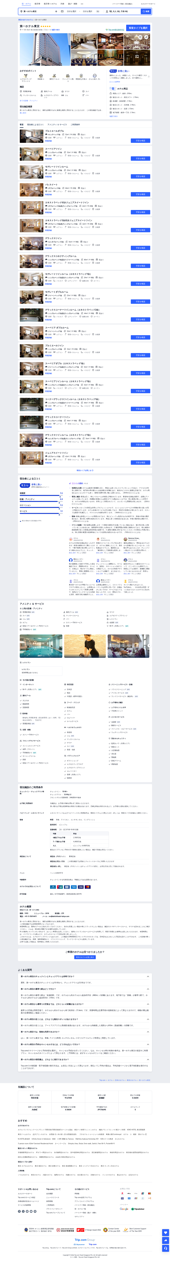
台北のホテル (133, 1175)
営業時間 (26, 707)
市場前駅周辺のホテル (26, 1152)
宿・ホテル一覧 (80, 1209)
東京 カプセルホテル (25, 1166)
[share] (165, 1240)
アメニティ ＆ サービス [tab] (57, 124)
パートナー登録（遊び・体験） (86, 1213)
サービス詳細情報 (24, 1205)
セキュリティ (79, 1216)
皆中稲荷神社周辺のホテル (80, 1152)
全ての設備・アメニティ (29, 101)
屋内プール (70, 612)
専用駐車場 (27, 612)
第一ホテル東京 (30, 26)
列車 (62, 4)
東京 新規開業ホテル (69, 1166)
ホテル (110, 1080)
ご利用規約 (50, 1205)
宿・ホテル (26, 4)
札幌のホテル (71, 1175)
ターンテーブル (60, 1143)
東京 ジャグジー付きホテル (89, 1166)
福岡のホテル (59, 1175)
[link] (122, 4)
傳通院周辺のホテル (46, 1157)
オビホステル (120, 1139)
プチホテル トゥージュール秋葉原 (91, 1134)
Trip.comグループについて (55, 1213)
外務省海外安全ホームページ (28, 1201)
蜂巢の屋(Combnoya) (114, 1134)
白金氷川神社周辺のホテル (65, 1157)
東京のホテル (132, 1080)
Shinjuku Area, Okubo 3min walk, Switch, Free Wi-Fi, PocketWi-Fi (91, 1143)
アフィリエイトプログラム (84, 1201)
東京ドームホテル (24, 1134)
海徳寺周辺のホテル (117, 1152)
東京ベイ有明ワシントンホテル (85, 1130)
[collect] (165, 1232)
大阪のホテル (47, 1175)
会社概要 (49, 1194)
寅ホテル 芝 (142, 1134)
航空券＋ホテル (50, 4)
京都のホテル (95, 1175)
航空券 (37, 4)
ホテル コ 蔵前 (129, 1134)
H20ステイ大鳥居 (106, 1139)
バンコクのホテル (108, 1175)
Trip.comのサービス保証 (26, 1197)
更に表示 (23, 113)
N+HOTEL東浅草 (24, 1139)
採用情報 (49, 1201)
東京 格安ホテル (41, 1166)
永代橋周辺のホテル (61, 1152)
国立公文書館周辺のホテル (27, 1157)
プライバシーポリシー (54, 1209)
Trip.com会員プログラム (83, 1197)
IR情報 (77, 1194)
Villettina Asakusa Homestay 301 (87, 1139)
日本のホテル (120, 1080)
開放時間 (26, 704)
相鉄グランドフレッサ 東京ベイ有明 (112, 1130)
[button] (82, 4)
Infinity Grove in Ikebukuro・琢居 (44, 1139)
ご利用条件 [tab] (75, 124)
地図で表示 (114, 116)
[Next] (149, 645)
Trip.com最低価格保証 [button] (116, 30)
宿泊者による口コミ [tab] (35, 124)
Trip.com (102, 1080)
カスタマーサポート (25, 1194)
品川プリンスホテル (40, 1134)
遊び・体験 (72, 4)
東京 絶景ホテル (54, 1166)
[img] (45, 49)
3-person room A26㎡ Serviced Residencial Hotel (35, 1143)
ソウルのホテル (23, 1175)
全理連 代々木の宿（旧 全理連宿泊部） (63, 1134)
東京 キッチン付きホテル (110, 1166)
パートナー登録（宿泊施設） (85, 1205)
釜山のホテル (122, 1175)
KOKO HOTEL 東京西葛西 (136, 1130)
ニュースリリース (52, 1197)
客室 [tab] (21, 124)
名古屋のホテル (83, 1175)
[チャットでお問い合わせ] (165, 1248)
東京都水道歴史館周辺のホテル (137, 1152)
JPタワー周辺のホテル (44, 1152)
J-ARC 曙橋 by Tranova (65, 1139)
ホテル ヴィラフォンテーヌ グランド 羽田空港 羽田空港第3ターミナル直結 (45, 1130)
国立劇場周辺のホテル (100, 1152)
